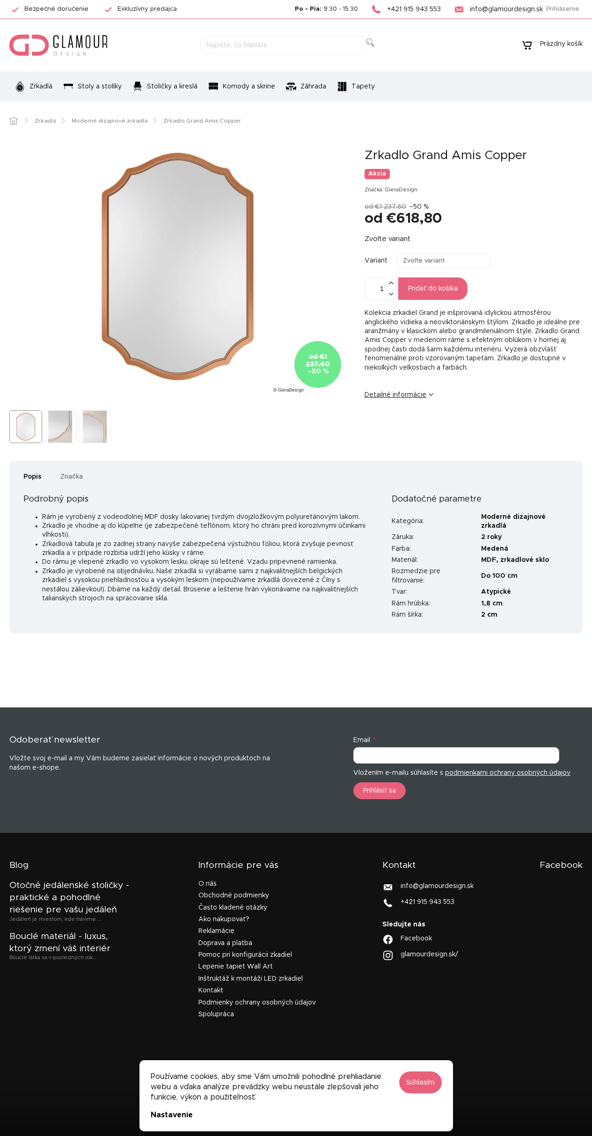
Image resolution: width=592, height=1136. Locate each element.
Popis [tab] (32, 476)
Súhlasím (420, 1082)
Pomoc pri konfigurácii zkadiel (245, 955)
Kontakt (210, 990)
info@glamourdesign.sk (437, 886)
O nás (207, 884)
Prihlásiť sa (379, 790)
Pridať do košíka (433, 288)
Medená (494, 549)
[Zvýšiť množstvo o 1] (390, 283)
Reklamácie (216, 931)
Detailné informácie (395, 395)
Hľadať (377, 53)
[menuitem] (33, 87)
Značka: (391, 189)
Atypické (496, 592)
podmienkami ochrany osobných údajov (507, 773)
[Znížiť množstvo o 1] (390, 294)
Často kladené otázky (232, 907)
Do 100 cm (499, 576)
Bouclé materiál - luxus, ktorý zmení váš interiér (59, 942)
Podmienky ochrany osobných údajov (257, 1002)
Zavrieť (436, 425)
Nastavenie (172, 1115)
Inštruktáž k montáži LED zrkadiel (250, 979)
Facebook (416, 938)
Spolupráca (216, 1014)
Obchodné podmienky (233, 895)
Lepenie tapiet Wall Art (235, 966)
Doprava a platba (225, 943)
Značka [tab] (71, 476)
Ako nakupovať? (223, 919)
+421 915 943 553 (427, 902)
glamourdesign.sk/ (429, 954)
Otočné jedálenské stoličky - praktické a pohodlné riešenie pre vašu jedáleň (69, 898)
